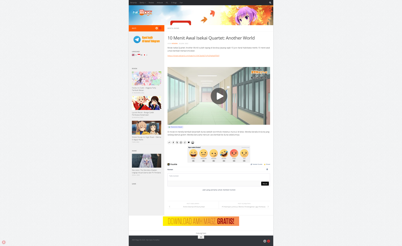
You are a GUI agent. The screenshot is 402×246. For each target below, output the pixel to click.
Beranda (133, 2)
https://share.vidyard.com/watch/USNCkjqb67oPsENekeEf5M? (194, 55)
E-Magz (174, 2)
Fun (181, 2)
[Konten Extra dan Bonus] (156, 28)
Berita (142, 2)
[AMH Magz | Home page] (142, 12)
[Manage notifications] (3, 242)
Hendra (175, 43)
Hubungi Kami (201, 233)
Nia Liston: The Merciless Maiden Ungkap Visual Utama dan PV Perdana (146, 171)
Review (151, 2)
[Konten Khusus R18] (160, 28)
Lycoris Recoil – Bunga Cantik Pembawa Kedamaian (143, 113)
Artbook (160, 2)
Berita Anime (173, 28)
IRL (167, 2)
